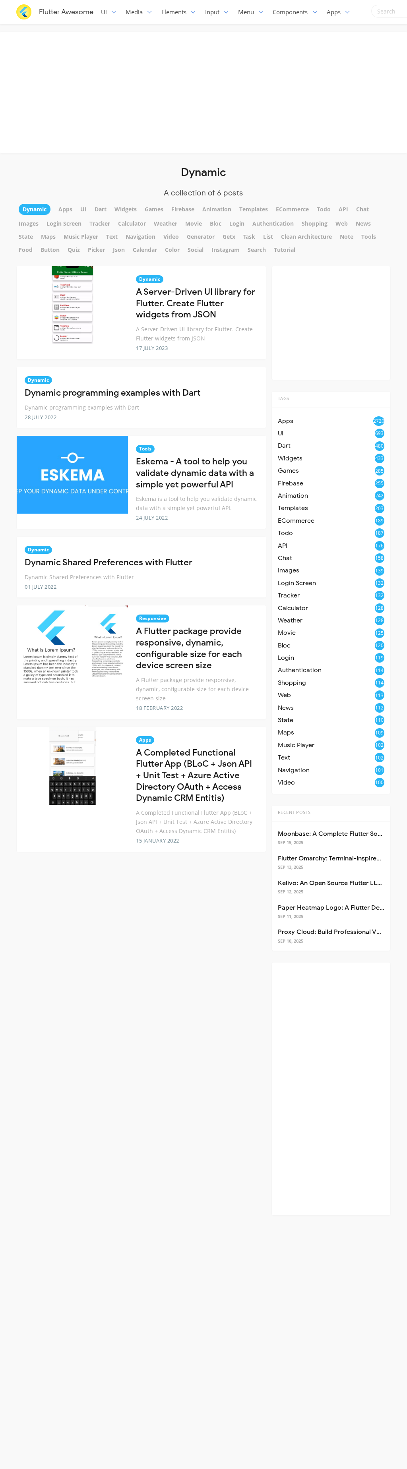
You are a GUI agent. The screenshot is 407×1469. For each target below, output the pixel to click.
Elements (173, 12)
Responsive (152, 618)
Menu (246, 12)
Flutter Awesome (66, 12)
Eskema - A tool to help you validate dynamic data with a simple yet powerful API (195, 472)
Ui (104, 12)
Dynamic (149, 279)
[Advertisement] (205, 91)
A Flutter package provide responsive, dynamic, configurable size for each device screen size (189, 648)
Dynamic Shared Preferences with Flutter (108, 562)
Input (212, 12)
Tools (145, 448)
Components (290, 12)
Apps (334, 12)
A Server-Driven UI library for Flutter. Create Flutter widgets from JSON (195, 303)
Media (134, 12)
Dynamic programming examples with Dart (113, 392)
